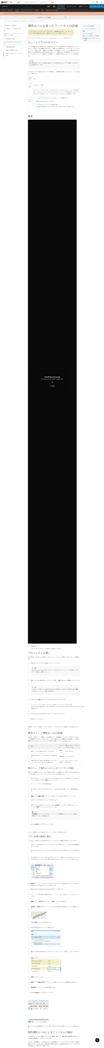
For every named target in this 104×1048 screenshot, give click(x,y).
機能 (54, 6)
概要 (49, 6)
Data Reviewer (16, 21)
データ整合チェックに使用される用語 (12, 29)
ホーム (3, 10)
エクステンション (71, 6)
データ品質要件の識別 (9, 38)
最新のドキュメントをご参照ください (56, 33)
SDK (42, 10)
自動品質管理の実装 (10, 47)
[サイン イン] (101, 2)
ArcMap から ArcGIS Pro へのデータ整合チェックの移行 (12, 34)
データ (9, 21)
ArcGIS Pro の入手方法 (96, 6)
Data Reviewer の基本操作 (10, 25)
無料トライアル (83, 6)
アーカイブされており (47, 31)
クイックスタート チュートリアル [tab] (12, 43)
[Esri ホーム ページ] (4, 2)
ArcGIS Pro (5, 6)
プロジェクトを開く (88, 33)
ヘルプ (17, 10)
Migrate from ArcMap (52, 10)
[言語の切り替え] (97, 2)
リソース (60, 6)
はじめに (10, 10)
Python (37, 10)
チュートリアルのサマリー (89, 29)
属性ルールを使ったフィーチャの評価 (14, 54)
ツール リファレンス (27, 10)
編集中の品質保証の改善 (11, 50)
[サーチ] (65, 17)
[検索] (93, 2)
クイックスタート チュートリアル (35, 21)
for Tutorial (46, 98)
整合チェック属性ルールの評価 (91, 36)
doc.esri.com (38, 13)
